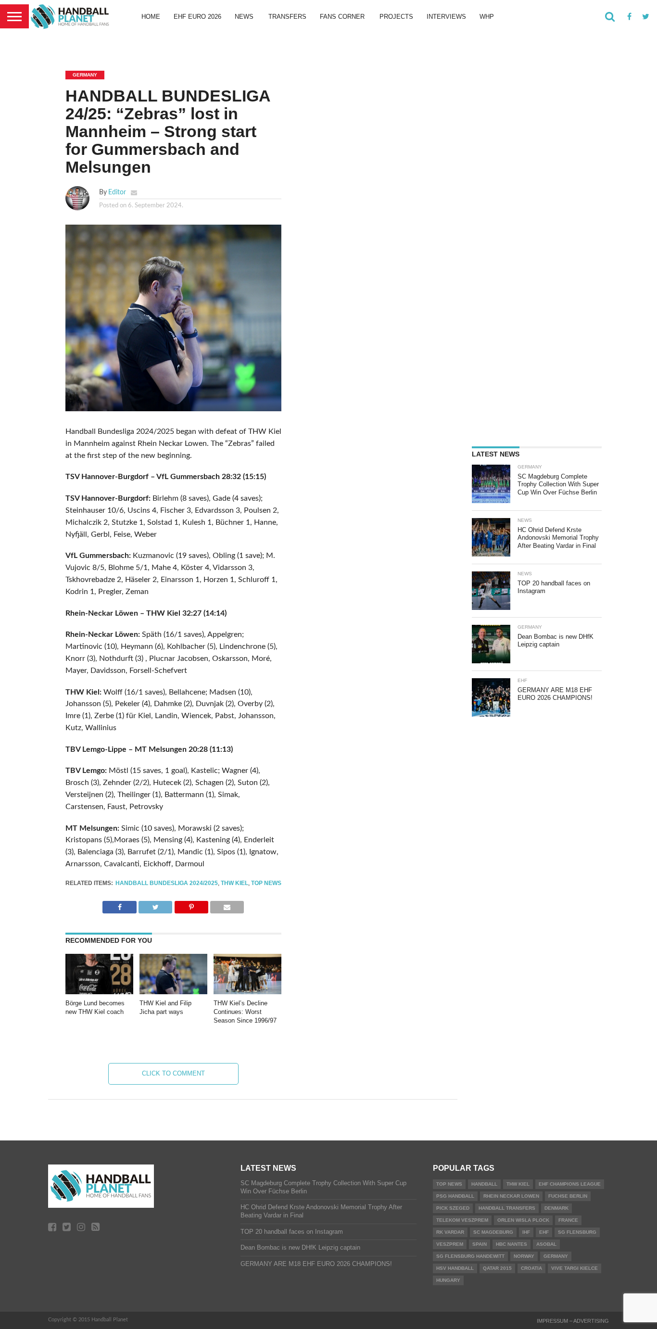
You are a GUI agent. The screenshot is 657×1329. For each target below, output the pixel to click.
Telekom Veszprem (462, 1220)
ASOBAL (546, 1244)
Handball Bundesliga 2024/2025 (166, 883)
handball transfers (507, 1208)
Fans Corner (342, 16)
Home (150, 16)
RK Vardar (450, 1232)
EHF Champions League (570, 1184)
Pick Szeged (452, 1208)
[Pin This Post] (191, 905)
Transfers (287, 16)
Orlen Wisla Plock (523, 1220)
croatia (531, 1268)
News (244, 16)
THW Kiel (234, 883)
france (568, 1220)
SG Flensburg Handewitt (470, 1256)
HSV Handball (455, 1268)
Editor (117, 192)
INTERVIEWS (446, 16)
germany (555, 1256)
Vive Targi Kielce (574, 1268)
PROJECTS (396, 16)
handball (484, 1184)
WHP (487, 16)
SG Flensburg (577, 1232)
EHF (544, 1232)
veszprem (449, 1244)
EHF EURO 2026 (197, 16)
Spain (479, 1244)
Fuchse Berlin (567, 1196)
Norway (524, 1256)
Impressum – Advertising (573, 1321)
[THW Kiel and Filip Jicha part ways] (173, 992)
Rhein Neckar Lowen (511, 1196)
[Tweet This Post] (156, 905)
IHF (526, 1232)
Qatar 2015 (497, 1268)
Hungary (448, 1280)
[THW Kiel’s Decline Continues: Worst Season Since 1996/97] (247, 992)
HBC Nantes (511, 1244)
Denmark (556, 1208)
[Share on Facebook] (119, 905)
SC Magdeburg (493, 1232)
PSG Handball (455, 1196)
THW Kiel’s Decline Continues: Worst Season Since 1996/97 (245, 1012)
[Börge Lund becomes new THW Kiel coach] (99, 992)
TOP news (266, 883)
